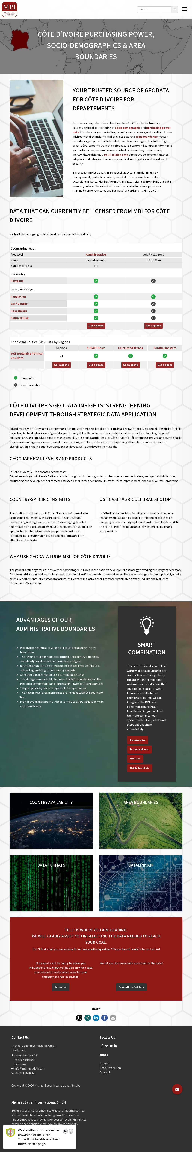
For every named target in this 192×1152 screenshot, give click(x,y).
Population (18, 297)
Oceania (21, 811)
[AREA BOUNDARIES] (140, 821)
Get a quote (96, 326)
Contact (105, 1072)
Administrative (96, 255)
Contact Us (60, 987)
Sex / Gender (18, 304)
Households (18, 311)
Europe (21, 806)
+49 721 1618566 (24, 1073)
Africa (33, 811)
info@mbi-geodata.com (29, 1069)
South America (60, 806)
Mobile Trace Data (139, 768)
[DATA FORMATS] (51, 883)
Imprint (105, 1063)
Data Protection (110, 1068)
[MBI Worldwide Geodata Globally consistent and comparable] (9, 9)
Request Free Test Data (131, 987)
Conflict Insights (164, 348)
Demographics (137, 740)
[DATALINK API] (140, 883)
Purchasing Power (139, 749)
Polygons (16, 281)
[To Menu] (184, 9)
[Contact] (177, 1089)
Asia (74, 806)
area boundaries (147, 137)
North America (38, 806)
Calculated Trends (130, 348)
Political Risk (19, 318)
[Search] (174, 9)
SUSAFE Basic (96, 348)
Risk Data (135, 758)
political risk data (116, 155)
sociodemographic (127, 128)
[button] (79, 1018)
